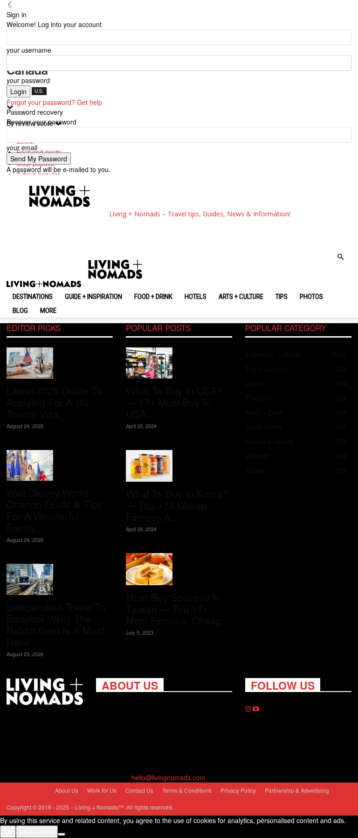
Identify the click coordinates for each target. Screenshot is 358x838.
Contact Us (139, 790)
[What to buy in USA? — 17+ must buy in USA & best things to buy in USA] (179, 363)
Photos (311, 296)
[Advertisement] (122, 234)
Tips (281, 296)
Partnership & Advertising (297, 790)
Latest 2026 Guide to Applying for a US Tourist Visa (54, 402)
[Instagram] (249, 708)
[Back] (10, 4)
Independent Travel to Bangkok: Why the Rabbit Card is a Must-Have (57, 624)
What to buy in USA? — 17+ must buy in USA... (174, 402)
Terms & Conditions (187, 790)
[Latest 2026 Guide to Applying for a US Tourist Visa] (60, 363)
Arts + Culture (241, 296)
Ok (8, 831)
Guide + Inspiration (93, 296)
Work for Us (102, 790)
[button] (340, 257)
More (48, 310)
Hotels (196, 296)
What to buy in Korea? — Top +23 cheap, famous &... (177, 505)
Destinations (33, 296)
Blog (20, 310)
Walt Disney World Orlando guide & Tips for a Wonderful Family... (55, 509)
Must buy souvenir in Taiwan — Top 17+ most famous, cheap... (178, 608)
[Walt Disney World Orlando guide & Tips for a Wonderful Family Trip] (60, 465)
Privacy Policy (238, 790)
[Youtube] (256, 708)
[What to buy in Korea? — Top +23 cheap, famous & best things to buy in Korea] (179, 466)
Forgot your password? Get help (54, 102)
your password (28, 80)
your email (22, 147)
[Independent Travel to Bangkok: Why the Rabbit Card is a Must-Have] (60, 579)
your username (29, 50)
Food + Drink (153, 296)
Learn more (37, 831)
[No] (61, 834)
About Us (66, 790)
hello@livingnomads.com (168, 777)
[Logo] (45, 284)
